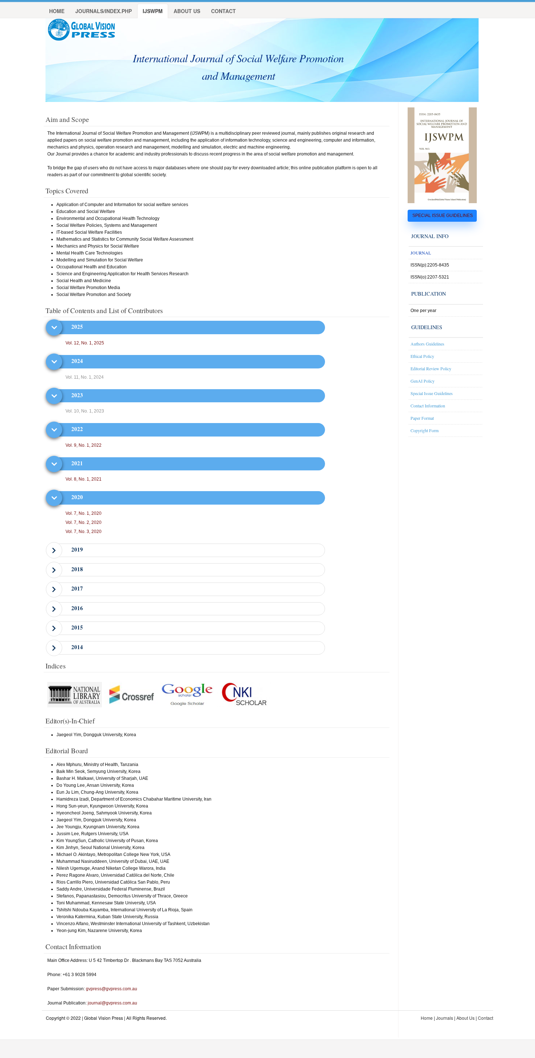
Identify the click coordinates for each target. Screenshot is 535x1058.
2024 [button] (77, 361)
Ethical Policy (422, 356)
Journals (444, 1018)
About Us (187, 11)
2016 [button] (77, 608)
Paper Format (422, 418)
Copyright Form (425, 430)
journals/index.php (103, 11)
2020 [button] (77, 497)
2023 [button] (77, 395)
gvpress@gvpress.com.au (111, 988)
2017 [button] (77, 588)
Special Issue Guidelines (432, 393)
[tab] (188, 327)
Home (56, 11)
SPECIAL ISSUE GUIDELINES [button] (442, 215)
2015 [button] (77, 627)
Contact (223, 11)
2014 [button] (77, 647)
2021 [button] (77, 463)
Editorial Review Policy (431, 368)
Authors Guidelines (427, 344)
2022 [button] (77, 429)
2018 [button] (77, 569)
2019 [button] (77, 549)
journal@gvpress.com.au (112, 1003)
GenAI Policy (423, 381)
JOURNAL (421, 253)
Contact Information (428, 405)
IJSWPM (153, 11)
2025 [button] (77, 327)
